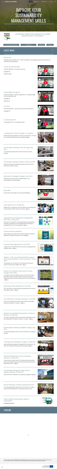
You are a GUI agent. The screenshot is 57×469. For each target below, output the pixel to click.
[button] (55, 1)
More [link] (51, 1)
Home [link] (30, 1)
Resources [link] (36, 1)
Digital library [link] (44, 1)
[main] (28, 16)
